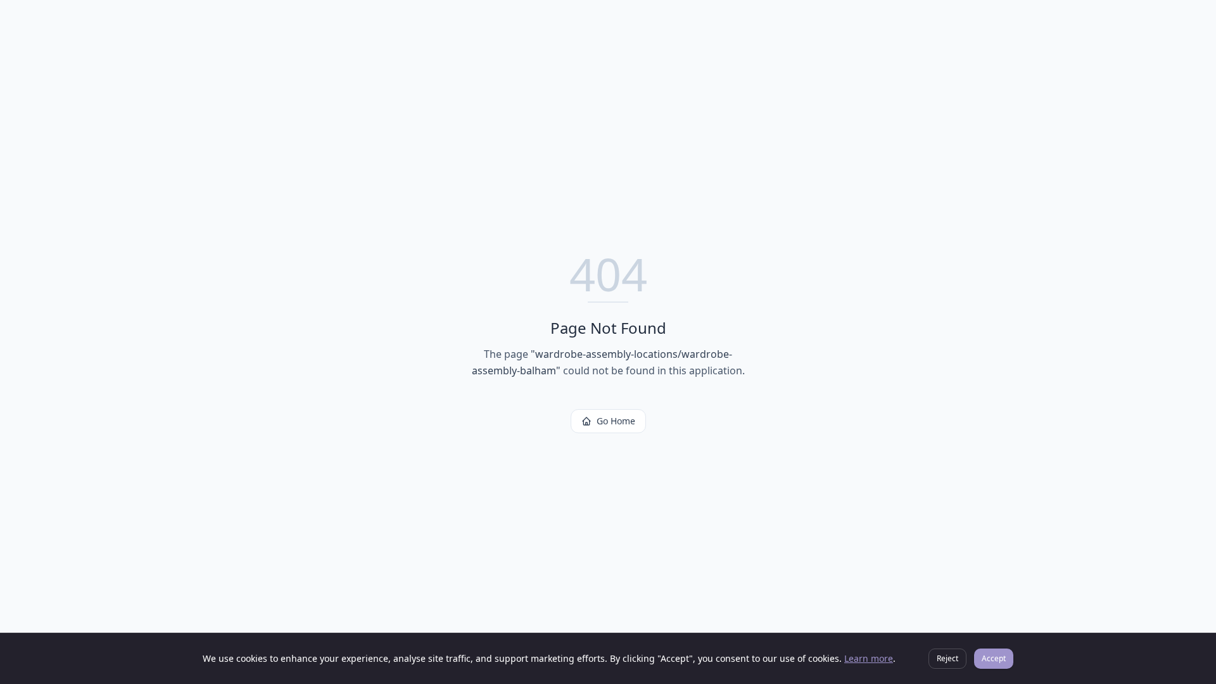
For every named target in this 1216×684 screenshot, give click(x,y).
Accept (994, 658)
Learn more (868, 658)
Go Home (616, 421)
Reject (947, 658)
